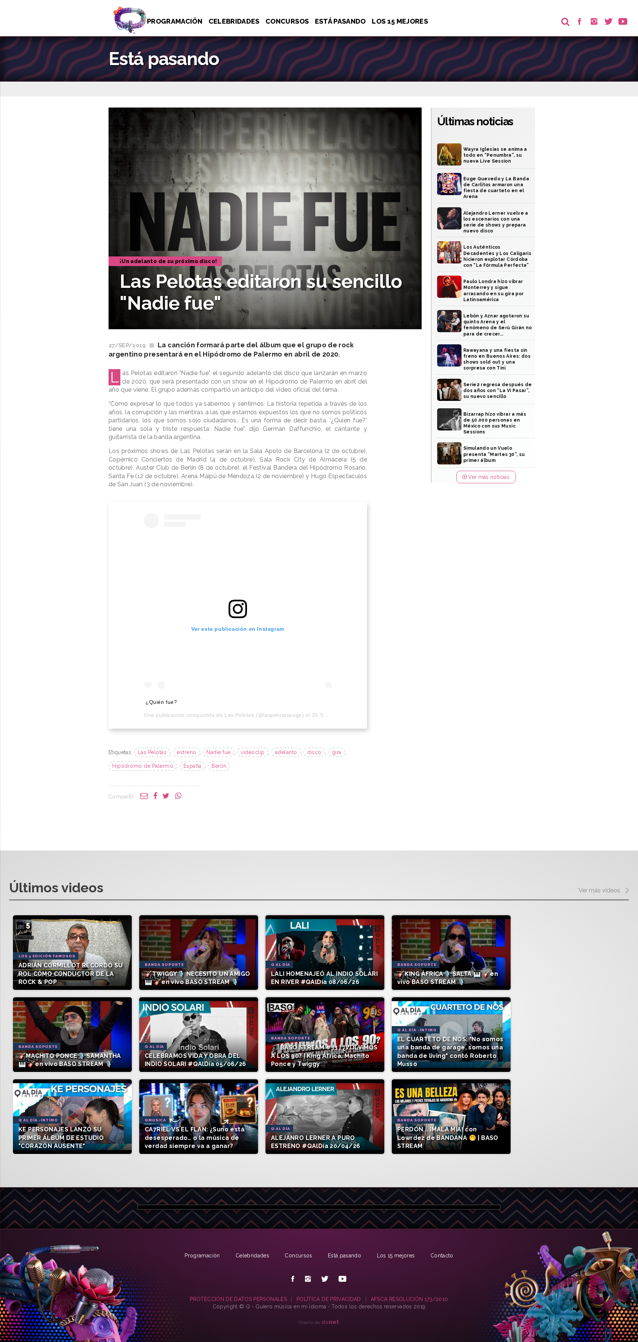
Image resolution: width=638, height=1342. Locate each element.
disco (314, 752)
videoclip (253, 752)
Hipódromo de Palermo (142, 766)
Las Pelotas (239, 715)
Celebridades (234, 21)
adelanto (286, 752)
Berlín (219, 766)
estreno (186, 752)
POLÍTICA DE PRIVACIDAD (328, 1299)
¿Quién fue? (161, 702)
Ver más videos (600, 890)
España (192, 766)
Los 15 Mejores (400, 21)
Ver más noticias (488, 477)
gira (337, 752)
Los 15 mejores (396, 1255)
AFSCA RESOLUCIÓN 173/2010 (409, 1299)
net (330, 1321)
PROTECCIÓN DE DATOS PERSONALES (238, 1299)
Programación (174, 21)
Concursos (287, 21)
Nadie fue (218, 752)
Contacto (442, 1255)
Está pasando (340, 21)
